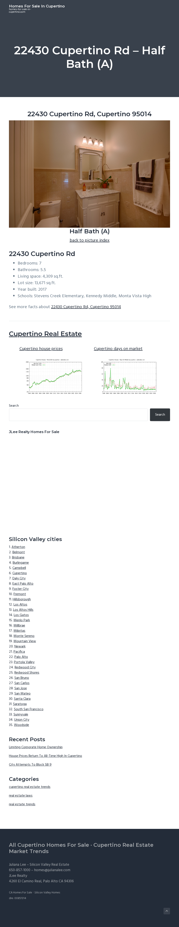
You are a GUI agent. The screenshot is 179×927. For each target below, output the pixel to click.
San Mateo (22, 694)
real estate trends (22, 804)
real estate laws (21, 796)
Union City (21, 720)
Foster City (20, 589)
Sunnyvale (21, 714)
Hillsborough (22, 599)
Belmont (18, 552)
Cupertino (19, 573)
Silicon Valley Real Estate (49, 865)
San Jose (20, 688)
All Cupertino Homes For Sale (49, 845)
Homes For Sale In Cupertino (37, 6)
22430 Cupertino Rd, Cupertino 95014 (86, 307)
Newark (20, 646)
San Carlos (21, 683)
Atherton (18, 547)
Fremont (20, 594)
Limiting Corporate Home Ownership (36, 747)
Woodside (21, 725)
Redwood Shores (26, 673)
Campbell (19, 568)
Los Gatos (21, 615)
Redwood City (25, 667)
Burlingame (21, 563)
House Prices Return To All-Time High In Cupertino (45, 756)
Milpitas (19, 631)
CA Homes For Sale (20, 892)
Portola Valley (24, 662)
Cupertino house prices (41, 348)
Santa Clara (22, 699)
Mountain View (25, 641)
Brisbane (18, 557)
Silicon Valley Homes (47, 892)
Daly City (19, 578)
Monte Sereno (24, 636)
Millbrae (19, 625)
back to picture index (90, 240)
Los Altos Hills (23, 610)
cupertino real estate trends (29, 787)
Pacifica (19, 652)
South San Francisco (28, 709)
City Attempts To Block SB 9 (30, 765)
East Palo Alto (22, 584)
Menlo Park (22, 620)
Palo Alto (21, 657)
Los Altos (20, 605)
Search (14, 406)
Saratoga (20, 704)
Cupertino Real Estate (45, 334)
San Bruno (21, 678)
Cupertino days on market (118, 348)
